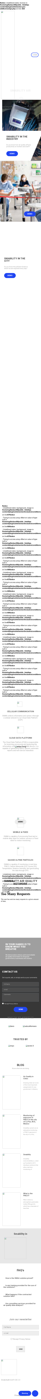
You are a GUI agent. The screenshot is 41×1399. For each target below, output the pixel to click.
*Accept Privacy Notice (11, 1004)
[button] (28, 55)
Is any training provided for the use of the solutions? (19, 1286)
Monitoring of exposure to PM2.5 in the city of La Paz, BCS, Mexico (30, 1119)
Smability (27, 1155)
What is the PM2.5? (28, 1194)
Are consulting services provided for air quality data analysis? (19, 1304)
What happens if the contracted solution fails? (17, 1295)
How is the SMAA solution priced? (19, 1278)
